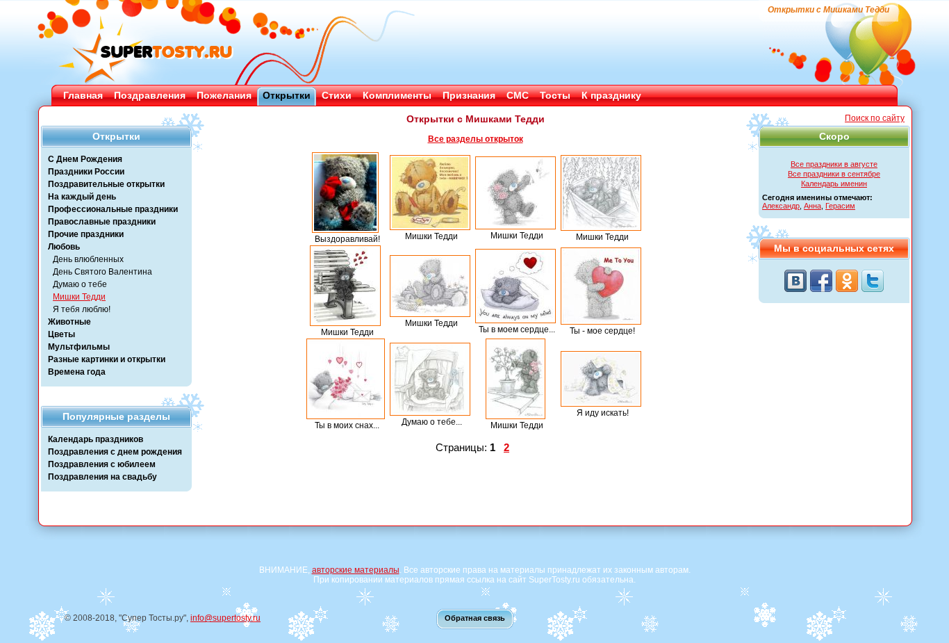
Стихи (337, 95)
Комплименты (397, 95)
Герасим (840, 206)
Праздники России (86, 172)
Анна (812, 206)
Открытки (287, 95)
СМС (517, 95)
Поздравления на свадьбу (102, 477)
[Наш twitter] (872, 281)
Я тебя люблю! (81, 309)
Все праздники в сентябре (834, 174)
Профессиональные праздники (113, 209)
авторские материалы (355, 570)
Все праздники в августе (834, 164)
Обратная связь (475, 618)
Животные (69, 322)
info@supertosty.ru (225, 618)
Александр (781, 206)
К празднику (611, 95)
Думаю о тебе (80, 284)
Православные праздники (102, 222)
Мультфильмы (79, 347)
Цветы (61, 334)
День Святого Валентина (102, 272)
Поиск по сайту (875, 118)
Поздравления (149, 95)
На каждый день (82, 197)
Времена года (77, 372)
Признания (469, 95)
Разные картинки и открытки (106, 359)
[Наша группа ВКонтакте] (795, 281)
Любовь (64, 247)
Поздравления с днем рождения (115, 452)
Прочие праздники (86, 234)
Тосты (555, 95)
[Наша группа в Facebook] (821, 281)
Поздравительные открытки (106, 184)
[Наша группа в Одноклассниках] (847, 281)
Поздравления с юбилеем (102, 464)
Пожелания (224, 95)
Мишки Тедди (79, 297)
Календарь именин (834, 183)
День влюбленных (88, 259)
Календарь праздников (95, 439)
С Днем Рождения (85, 159)
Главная (83, 95)
